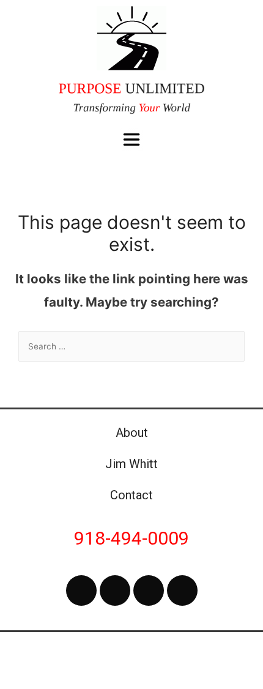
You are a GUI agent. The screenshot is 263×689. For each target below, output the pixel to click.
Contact (131, 495)
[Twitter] (115, 590)
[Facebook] (81, 590)
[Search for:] (131, 346)
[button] (132, 140)
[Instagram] (148, 590)
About (132, 432)
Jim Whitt (131, 463)
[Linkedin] (182, 590)
